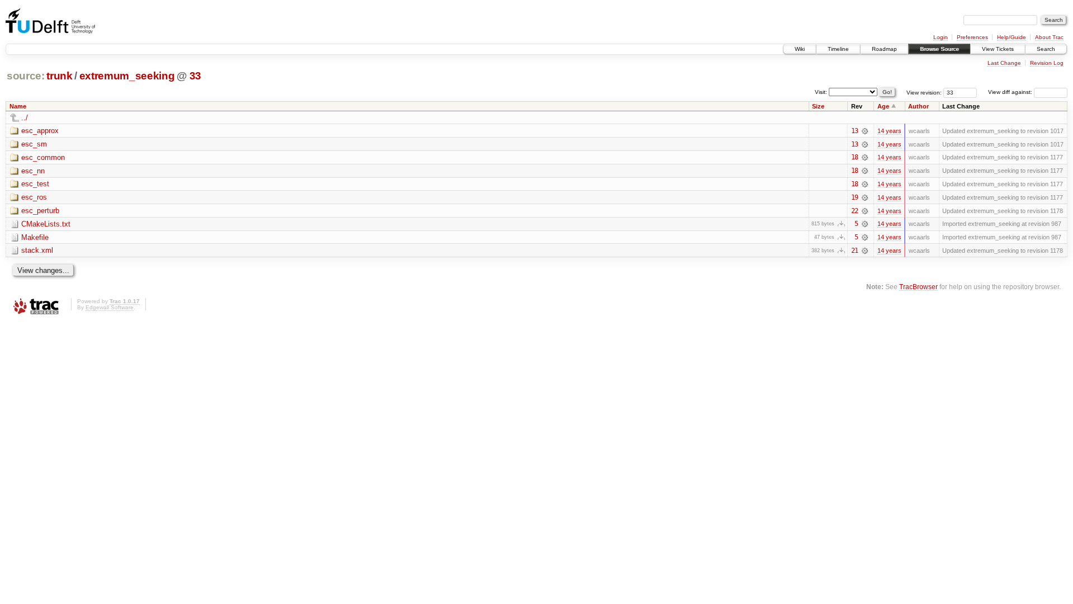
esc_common (43, 157)
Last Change (1004, 63)
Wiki (800, 49)
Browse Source (939, 49)
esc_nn (33, 171)
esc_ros (34, 197)
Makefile (35, 237)
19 (854, 197)
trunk (59, 76)
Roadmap (884, 49)
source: (26, 76)
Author (918, 106)
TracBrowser (918, 286)
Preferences (972, 37)
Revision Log (1046, 63)
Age (883, 106)
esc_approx (40, 130)
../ (24, 118)
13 (854, 131)
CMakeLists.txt (45, 224)
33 (195, 76)
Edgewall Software (110, 307)
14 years (889, 131)
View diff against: (1011, 92)
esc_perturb (40, 210)
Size (818, 106)
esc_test (35, 184)
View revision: (924, 92)
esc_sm (34, 144)
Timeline (838, 49)
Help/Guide (1011, 37)
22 (854, 211)
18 (854, 157)
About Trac (1049, 37)
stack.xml (37, 250)
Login (940, 37)
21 (854, 250)
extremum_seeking (127, 76)
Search (1046, 49)
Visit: (821, 91)
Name (18, 106)
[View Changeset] (865, 131)
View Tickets (998, 49)
